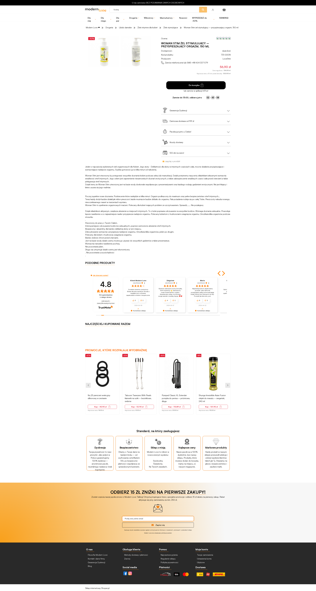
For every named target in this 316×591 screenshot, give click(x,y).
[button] (219, 273)
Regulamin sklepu (168, 558)
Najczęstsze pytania (169, 555)
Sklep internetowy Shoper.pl (97, 588)
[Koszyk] (224, 9)
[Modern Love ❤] (96, 9)
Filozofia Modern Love (97, 555)
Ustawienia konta (204, 558)
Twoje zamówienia (205, 555)
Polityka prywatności (169, 562)
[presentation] (88, 385)
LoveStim (227, 58)
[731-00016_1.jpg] (136, 51)
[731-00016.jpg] (103, 51)
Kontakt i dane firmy (96, 558)
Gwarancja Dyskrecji (96, 562)
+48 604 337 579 (200, 62)
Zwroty (127, 558)
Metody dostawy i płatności (136, 555)
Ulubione (201, 562)
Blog (89, 566)
